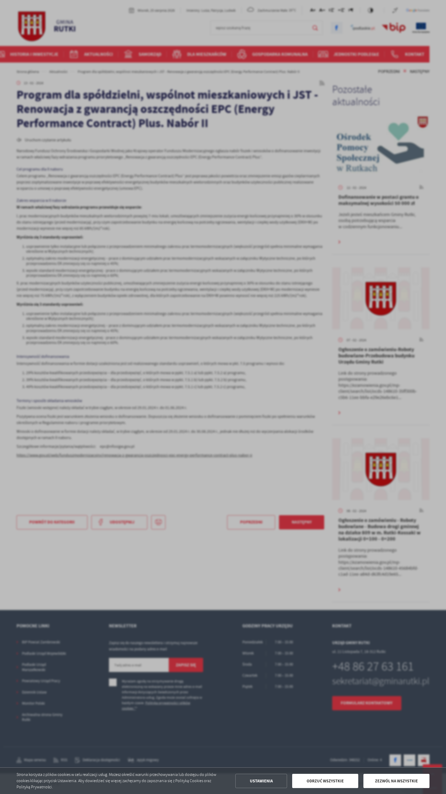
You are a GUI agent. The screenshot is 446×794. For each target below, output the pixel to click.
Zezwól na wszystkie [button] (396, 781)
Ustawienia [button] (261, 781)
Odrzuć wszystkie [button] (325, 781)
